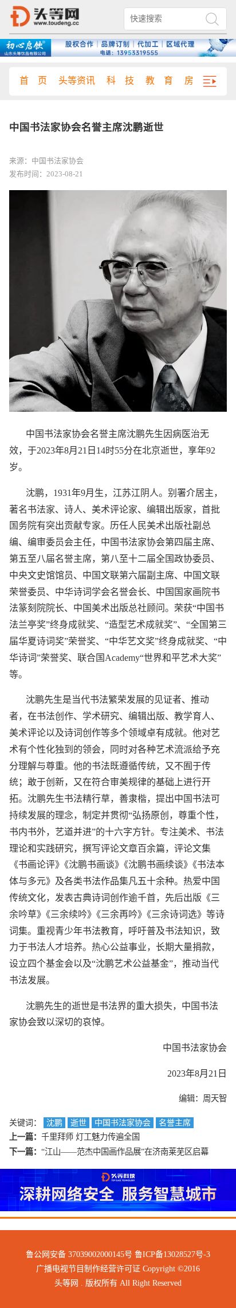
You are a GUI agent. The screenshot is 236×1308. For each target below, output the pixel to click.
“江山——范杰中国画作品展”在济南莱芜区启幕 (125, 1151)
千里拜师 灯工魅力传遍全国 (90, 1136)
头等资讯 (76, 80)
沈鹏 (54, 1122)
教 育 (159, 80)
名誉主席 (175, 1122)
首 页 (33, 80)
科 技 (120, 80)
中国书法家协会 (123, 1122)
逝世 (78, 1122)
